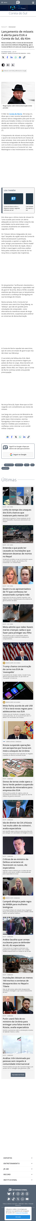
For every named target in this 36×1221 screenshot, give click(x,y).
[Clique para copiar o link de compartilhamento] (24, 57)
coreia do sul (19, 464)
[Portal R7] (18, 2)
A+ (8, 64)
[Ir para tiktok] (13, 1199)
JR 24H (6, 1169)
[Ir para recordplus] (9, 1199)
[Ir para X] (18, 1199)
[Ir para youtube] (27, 1199)
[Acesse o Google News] (20, 57)
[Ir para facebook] (13, 1194)
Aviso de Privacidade (22, 1213)
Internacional (12, 27)
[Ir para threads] (27, 1194)
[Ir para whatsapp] (22, 1199)
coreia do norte (9, 464)
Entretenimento (11, 1163)
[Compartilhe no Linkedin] (11, 57)
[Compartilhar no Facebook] (7, 57)
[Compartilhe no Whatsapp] (16, 57)
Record (7, 1174)
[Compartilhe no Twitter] (3, 57)
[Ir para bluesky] (9, 1194)
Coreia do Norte (15, 114)
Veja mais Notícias (18, 1075)
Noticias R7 (4, 27)
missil (32, 464)
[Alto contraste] (3, 65)
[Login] (33, 2)
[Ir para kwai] (22, 1194)
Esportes (7, 1158)
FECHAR (18, 1217)
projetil (27, 464)
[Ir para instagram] (18, 1194)
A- (13, 64)
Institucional (10, 1180)
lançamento (5, 468)
